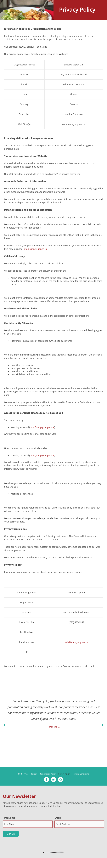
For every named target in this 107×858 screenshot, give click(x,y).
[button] (4, 725)
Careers (34, 774)
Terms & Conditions (80, 774)
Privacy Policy (64, 774)
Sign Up (11, 833)
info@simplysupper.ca (35, 248)
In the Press (23, 774)
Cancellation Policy (48, 774)
